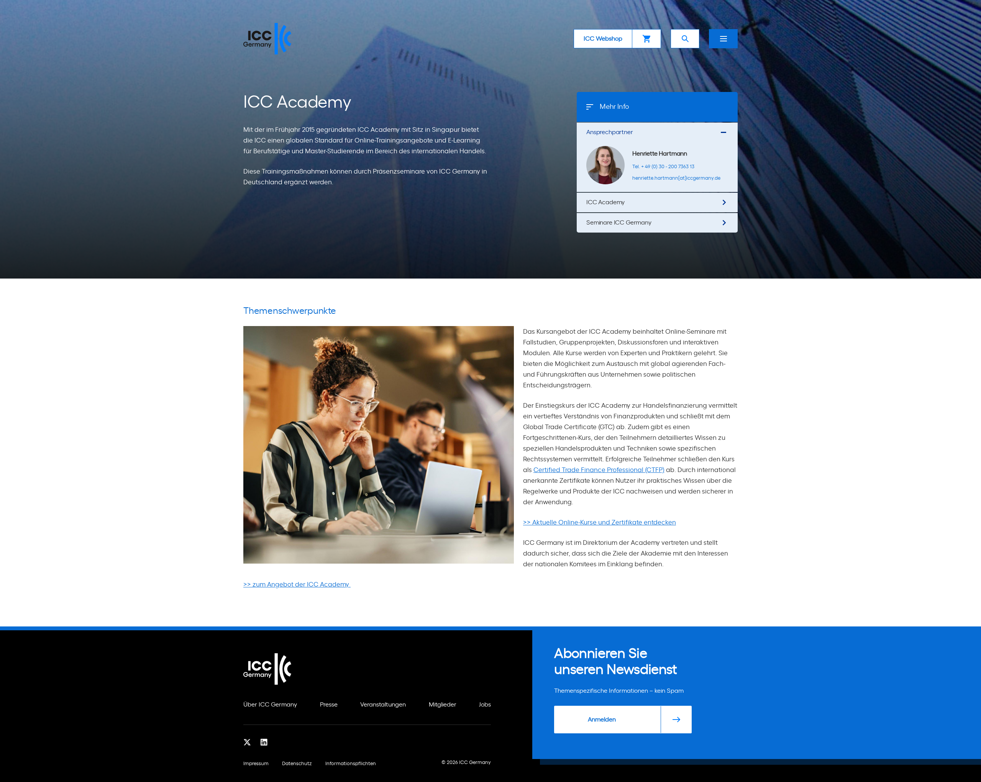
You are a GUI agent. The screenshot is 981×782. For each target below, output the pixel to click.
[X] (247, 742)
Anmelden (602, 719)
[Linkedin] (264, 742)
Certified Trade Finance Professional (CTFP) (598, 470)
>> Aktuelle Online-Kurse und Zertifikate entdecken (599, 522)
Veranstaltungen (383, 705)
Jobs (485, 705)
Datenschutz (297, 763)
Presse (329, 705)
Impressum (256, 763)
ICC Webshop (603, 39)
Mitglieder (442, 705)
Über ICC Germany (270, 705)
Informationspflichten (350, 763)
